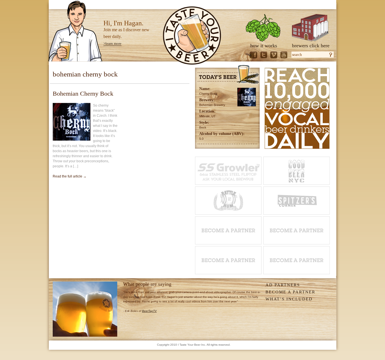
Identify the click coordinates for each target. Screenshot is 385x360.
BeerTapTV (149, 310)
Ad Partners (282, 285)
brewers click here (310, 45)
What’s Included (289, 299)
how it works (263, 45)
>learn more (112, 43)
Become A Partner (290, 292)
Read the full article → (70, 176)
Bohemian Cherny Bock (83, 93)
